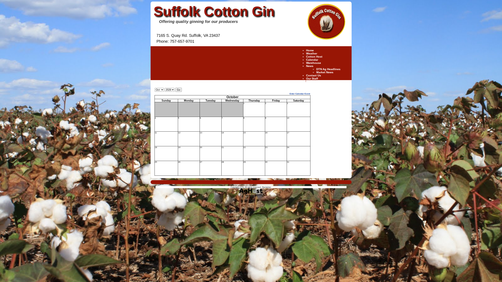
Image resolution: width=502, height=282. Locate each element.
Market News (324, 72)
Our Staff (312, 78)
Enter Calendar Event (300, 94)
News (309, 66)
